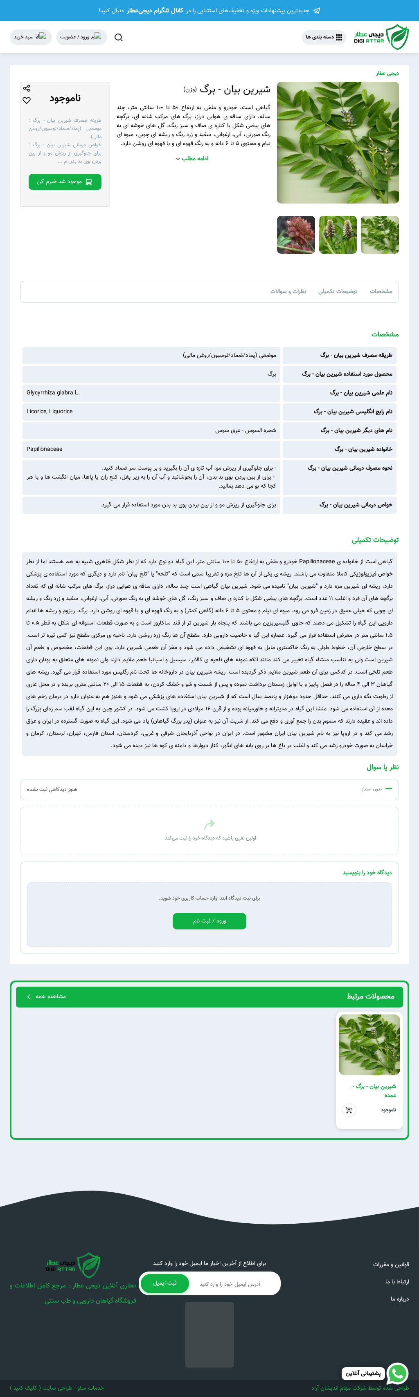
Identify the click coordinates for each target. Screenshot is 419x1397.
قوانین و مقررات (391, 1264)
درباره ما (400, 1299)
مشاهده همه (51, 996)
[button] (393, 1070)
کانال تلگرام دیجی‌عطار (155, 11)
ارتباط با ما (397, 1282)
